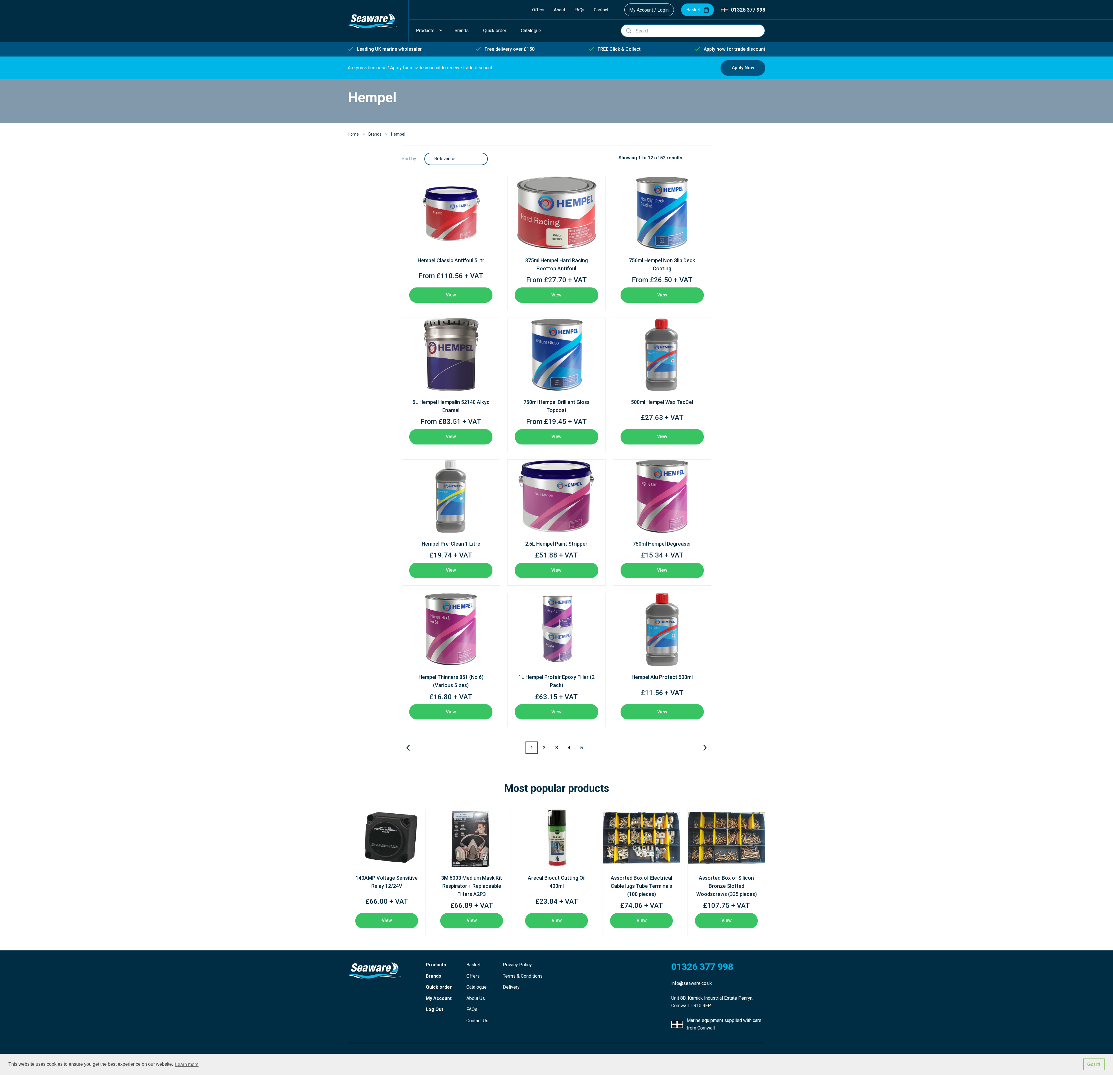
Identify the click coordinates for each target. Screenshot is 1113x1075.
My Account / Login (649, 10)
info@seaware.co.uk (691, 983)
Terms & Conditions (523, 976)
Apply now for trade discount (734, 49)
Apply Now (743, 67)
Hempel (398, 134)
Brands (374, 134)
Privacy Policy (517, 965)
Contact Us (477, 1020)
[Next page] (705, 747)
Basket (473, 965)
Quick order (439, 987)
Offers (538, 10)
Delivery (511, 987)
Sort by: (409, 158)
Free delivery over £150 (509, 49)
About (559, 10)
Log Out (434, 1009)
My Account (439, 998)
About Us (475, 998)
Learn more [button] (187, 1064)
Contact (601, 10)
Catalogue (476, 987)
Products (436, 965)
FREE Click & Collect (619, 49)
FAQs (579, 10)
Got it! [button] (1093, 1064)
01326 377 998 (748, 10)
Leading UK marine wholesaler (389, 49)
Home (353, 134)
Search (628, 30)
